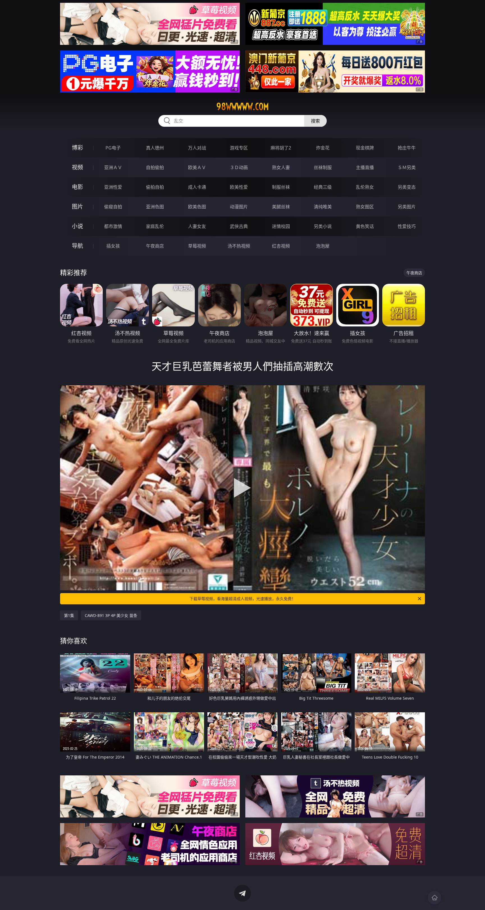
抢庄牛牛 (407, 148)
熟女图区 (365, 207)
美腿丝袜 (281, 207)
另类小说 (323, 226)
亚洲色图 (155, 207)
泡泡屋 (323, 246)
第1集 (69, 615)
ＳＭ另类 (407, 167)
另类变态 (407, 187)
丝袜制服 (323, 167)
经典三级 (323, 187)
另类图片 (407, 207)
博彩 (77, 147)
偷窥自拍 (113, 207)
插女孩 (113, 246)
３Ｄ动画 (239, 167)
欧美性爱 (239, 187)
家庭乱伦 (155, 226)
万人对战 (197, 148)
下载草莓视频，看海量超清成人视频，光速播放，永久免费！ (242, 598)
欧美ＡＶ (197, 167)
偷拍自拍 (155, 187)
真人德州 (155, 148)
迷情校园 (281, 226)
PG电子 (113, 148)
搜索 (315, 121)
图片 (77, 206)
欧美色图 (197, 207)
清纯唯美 (323, 207)
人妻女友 (197, 226)
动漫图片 (239, 207)
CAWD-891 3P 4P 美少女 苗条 (111, 615)
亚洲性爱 (113, 187)
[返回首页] (434, 897)
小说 (77, 226)
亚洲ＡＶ (113, 167)
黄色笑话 (365, 226)
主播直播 (365, 167)
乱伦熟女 (365, 187)
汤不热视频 (239, 246)
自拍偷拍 (155, 167)
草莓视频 (197, 246)
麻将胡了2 (281, 148)
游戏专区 (239, 148)
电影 (77, 187)
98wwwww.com (242, 106)
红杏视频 (281, 246)
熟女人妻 (281, 167)
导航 (77, 246)
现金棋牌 (365, 148)
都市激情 (113, 226)
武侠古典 (239, 226)
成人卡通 (197, 187)
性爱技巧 (407, 226)
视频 (77, 167)
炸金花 (323, 148)
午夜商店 (155, 246)
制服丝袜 (281, 187)
